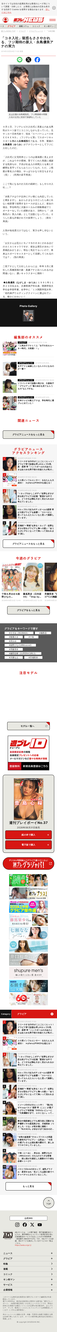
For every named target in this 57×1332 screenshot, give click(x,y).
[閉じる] (54, 8)
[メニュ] (52, 20)
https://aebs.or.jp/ (23, 1245)
